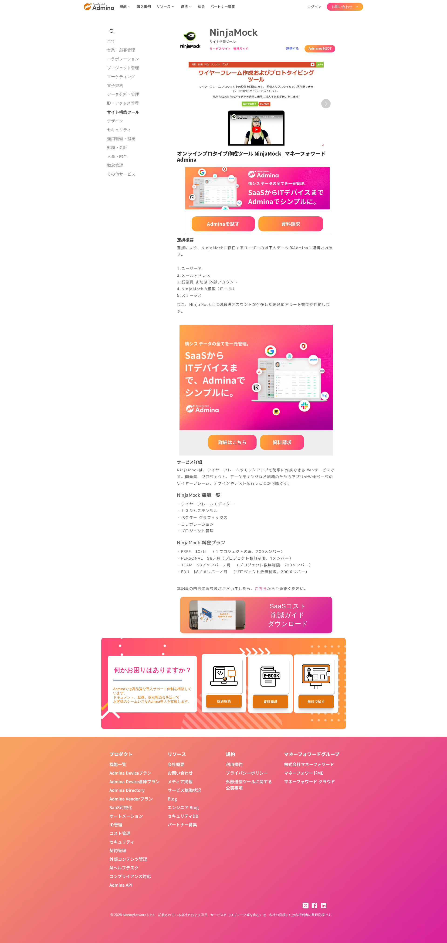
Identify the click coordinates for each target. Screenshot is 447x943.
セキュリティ (121, 842)
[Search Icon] (111, 31)
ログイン (314, 6)
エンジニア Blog (183, 807)
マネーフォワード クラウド (309, 781)
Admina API (120, 885)
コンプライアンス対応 (130, 876)
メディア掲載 (180, 781)
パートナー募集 (222, 6)
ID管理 (115, 824)
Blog (172, 799)
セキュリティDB (183, 816)
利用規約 (234, 764)
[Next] (326, 103)
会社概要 (176, 764)
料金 (201, 6)
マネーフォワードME (303, 773)
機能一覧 (117, 764)
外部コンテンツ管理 (128, 859)
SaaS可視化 (120, 807)
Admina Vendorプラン (131, 799)
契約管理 (117, 850)
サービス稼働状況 (184, 790)
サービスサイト (220, 49)
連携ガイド (241, 49)
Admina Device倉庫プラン (134, 781)
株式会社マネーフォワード (309, 764)
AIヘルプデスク (124, 868)
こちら (261, 588)
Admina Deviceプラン (130, 773)
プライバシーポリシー (247, 773)
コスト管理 (119, 833)
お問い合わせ (180, 773)
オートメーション (126, 816)
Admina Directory (127, 790)
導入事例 (144, 6)
